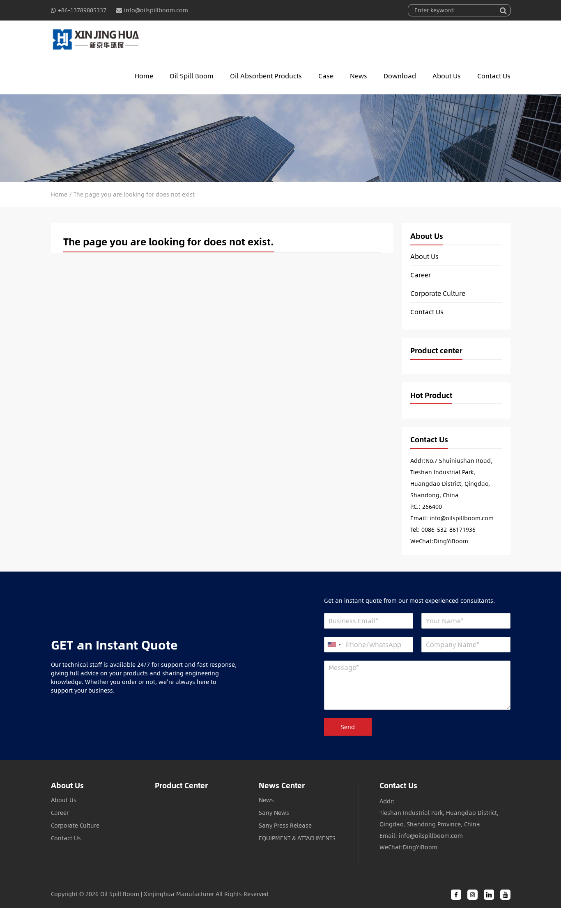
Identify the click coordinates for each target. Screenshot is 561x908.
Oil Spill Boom (192, 76)
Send (348, 727)
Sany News (274, 812)
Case (325, 76)
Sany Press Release (285, 825)
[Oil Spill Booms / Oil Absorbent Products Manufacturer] (96, 39)
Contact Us (493, 76)
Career (420, 275)
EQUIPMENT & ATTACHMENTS (297, 838)
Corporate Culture (437, 293)
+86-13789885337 (82, 10)
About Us (446, 76)
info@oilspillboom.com (156, 10)
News (358, 76)
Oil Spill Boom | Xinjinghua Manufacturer (157, 894)
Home (144, 76)
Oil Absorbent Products (266, 76)
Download (400, 76)
